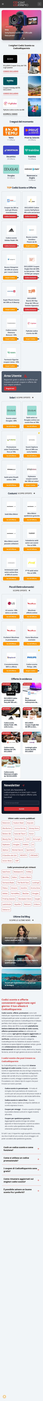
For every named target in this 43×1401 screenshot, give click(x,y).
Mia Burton (6, 828)
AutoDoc (24, 888)
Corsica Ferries (20, 828)
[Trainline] (32, 150)
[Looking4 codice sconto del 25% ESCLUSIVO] (32, 743)
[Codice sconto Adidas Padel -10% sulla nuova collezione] (11, 718)
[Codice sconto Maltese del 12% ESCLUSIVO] (11, 743)
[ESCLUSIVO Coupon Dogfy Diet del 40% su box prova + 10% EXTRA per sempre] (32, 718)
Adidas (5, 893)
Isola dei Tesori (20, 834)
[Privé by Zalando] (32, 131)
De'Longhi (36, 839)
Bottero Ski (6, 834)
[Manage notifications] (4, 1396)
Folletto (25, 844)
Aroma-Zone (35, 888)
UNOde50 (34, 855)
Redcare (27, 904)
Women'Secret (17, 850)
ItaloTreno (6, 872)
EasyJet (37, 899)
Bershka (5, 877)
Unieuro (37, 904)
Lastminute (6, 904)
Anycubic (30, 823)
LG (33, 844)
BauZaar (26, 893)
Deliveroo (6, 910)
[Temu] (11, 131)
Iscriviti (21, 809)
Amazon (14, 888)
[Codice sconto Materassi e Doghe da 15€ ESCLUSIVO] (11, 767)
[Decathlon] (11, 150)
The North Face (23, 883)
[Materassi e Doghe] (32, 169)
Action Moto (7, 861)
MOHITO (23, 855)
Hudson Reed (18, 823)
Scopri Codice (30, 246)
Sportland (30, 850)
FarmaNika (15, 893)
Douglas (16, 844)
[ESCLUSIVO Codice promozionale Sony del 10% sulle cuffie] (11, 694)
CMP (17, 861)
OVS (27, 839)
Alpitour (5, 850)
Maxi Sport (19, 839)
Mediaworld (18, 872)
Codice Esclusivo (10, 71)
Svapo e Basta (25, 877)
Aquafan (17, 904)
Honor (31, 834)
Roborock (6, 823)
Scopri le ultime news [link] (19, 920)
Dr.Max (28, 872)
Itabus (14, 877)
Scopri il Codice (10, 114)
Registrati (10, 388)
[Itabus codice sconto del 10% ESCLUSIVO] (21, 25)
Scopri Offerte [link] (23, 397)
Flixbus (5, 888)
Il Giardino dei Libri (9, 855)
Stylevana (6, 844)
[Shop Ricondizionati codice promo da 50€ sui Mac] (32, 694)
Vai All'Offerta (11, 426)
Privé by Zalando (8, 899)
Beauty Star (6, 839)
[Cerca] (39, 4)
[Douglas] (11, 169)
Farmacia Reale (8, 883)
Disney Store (34, 828)
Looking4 (35, 883)
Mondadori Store (24, 899)
